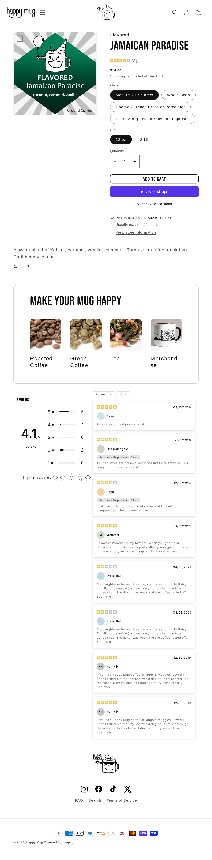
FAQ (79, 800)
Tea (115, 358)
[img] (120, 61)
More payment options (154, 204)
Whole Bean (178, 95)
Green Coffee (79, 361)
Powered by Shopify (58, 842)
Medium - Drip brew (134, 95)
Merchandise (165, 361)
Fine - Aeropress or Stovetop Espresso (153, 119)
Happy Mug (34, 842)
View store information (136, 232)
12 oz (121, 139)
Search (94, 800)
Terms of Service (122, 800)
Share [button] (25, 266)
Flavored (119, 34)
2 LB (144, 139)
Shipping (117, 76)
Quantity (117, 151)
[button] (42, 12)
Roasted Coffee (41, 361)
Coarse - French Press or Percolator (150, 107)
